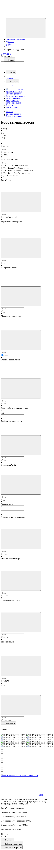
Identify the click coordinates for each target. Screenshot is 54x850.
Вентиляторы (12, 107)
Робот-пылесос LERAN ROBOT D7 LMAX (19, 776)
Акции (20, 89)
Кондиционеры (12, 100)
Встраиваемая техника (15, 96)
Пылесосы (10, 105)
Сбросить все (9, 723)
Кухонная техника (14, 91)
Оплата (9, 44)
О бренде (10, 46)
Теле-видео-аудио (13, 103)
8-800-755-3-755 (8, 54)
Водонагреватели (13, 98)
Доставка (10, 42)
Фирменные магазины (15, 39)
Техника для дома (13, 94)
